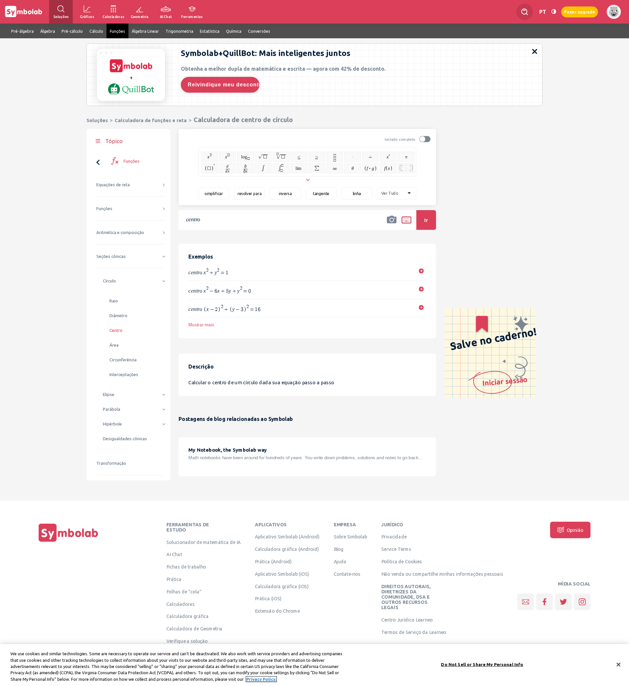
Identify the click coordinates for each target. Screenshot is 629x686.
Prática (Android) (273, 561)
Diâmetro (118, 315)
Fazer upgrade (579, 11)
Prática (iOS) (268, 598)
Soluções (97, 120)
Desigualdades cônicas (125, 438)
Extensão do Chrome (277, 611)
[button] (392, 224)
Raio (113, 300)
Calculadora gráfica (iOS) (282, 586)
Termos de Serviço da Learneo (413, 632)
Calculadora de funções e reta (151, 120)
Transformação (111, 463)
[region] (314, 665)
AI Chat (174, 554)
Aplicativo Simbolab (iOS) (282, 573)
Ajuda (340, 561)
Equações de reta (113, 184)
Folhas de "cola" (183, 591)
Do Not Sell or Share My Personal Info (482, 664)
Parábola (111, 409)
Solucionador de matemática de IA (203, 542)
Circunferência (123, 359)
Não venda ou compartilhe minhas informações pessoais (442, 573)
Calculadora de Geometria (194, 628)
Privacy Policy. (261, 679)
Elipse (108, 394)
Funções (104, 208)
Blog (339, 549)
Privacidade (394, 536)
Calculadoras (180, 603)
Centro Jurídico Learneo (407, 620)
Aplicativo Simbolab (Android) (287, 536)
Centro (116, 330)
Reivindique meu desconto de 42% (223, 84)
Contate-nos (347, 573)
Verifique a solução (187, 640)
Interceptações (123, 374)
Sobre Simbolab (351, 536)
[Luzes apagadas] (553, 11)
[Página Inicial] (68, 541)
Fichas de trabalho (186, 566)
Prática (173, 579)
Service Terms (396, 549)
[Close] (618, 665)
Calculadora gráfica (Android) (287, 549)
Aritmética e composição (120, 232)
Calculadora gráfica (187, 616)
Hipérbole (112, 424)
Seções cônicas (111, 256)
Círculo (109, 281)
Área (114, 345)
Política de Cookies (401, 561)
